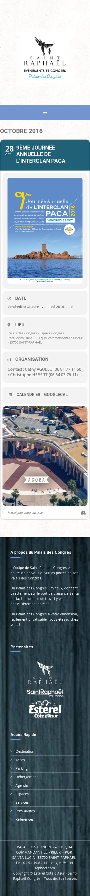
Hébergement (27, 776)
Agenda (22, 785)
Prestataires (25, 810)
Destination (25, 751)
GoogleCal (56, 394)
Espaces (22, 793)
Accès (20, 759)
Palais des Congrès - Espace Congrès (36, 333)
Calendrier (28, 394)
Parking (22, 768)
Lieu (19, 324)
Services (22, 802)
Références (25, 819)
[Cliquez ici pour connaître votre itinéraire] (83, 512)
